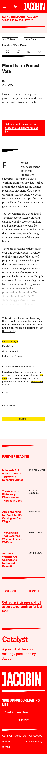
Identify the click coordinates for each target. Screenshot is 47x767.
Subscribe (12, 591)
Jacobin (33, 17)
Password (8, 405)
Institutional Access (12, 356)
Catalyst (7, 736)
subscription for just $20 (17, 20)
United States (30, 39)
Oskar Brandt (36, 532)
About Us (20, 736)
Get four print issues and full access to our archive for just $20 (21, 128)
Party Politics (20, 45)
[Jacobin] (34, 6)
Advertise (7, 741)
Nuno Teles (34, 512)
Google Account (10, 351)
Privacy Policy (34, 741)
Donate (34, 591)
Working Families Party (16, 183)
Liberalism (7, 45)
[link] (15, 6)
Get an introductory (15, 17)
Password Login (10, 341)
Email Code (7, 346)
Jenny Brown (35, 553)
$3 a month (8, 331)
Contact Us (35, 736)
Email (5, 393)
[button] (4, 6)
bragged (15, 300)
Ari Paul (7, 85)
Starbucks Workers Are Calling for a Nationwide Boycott (9, 560)
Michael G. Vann (37, 470)
